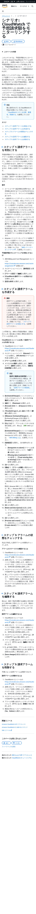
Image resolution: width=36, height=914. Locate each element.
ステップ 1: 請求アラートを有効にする (18, 126)
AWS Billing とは (15, 438)
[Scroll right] (28, 6)
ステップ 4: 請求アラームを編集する (17, 137)
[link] (22, 16)
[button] (9, 52)
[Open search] (32, 6)
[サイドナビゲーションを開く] (3, 11)
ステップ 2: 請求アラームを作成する (17, 129)
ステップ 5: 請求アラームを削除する (17, 139)
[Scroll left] (10, 6)
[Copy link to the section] (2, 147)
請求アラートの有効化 (21, 388)
